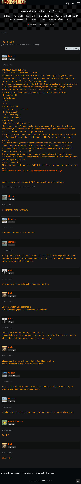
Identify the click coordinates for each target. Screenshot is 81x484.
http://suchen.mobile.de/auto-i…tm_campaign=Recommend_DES (31, 170)
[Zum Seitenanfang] (78, 481)
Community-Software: (40, 481)
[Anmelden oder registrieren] (73, 3)
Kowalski (7, 44)
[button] (78, 3)
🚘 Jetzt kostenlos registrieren (40, 24)
